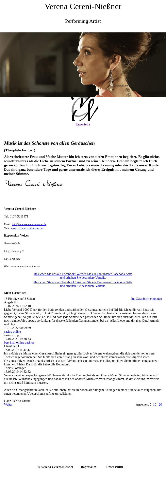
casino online (12, 331)
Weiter (8, 404)
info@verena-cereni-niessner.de (29, 224)
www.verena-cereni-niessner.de (27, 227)
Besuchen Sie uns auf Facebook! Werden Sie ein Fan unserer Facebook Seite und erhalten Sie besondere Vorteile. (83, 275)
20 (160, 404)
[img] (83, 64)
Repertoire (83, 124)
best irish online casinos (19, 342)
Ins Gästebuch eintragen (146, 298)
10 (154, 404)
